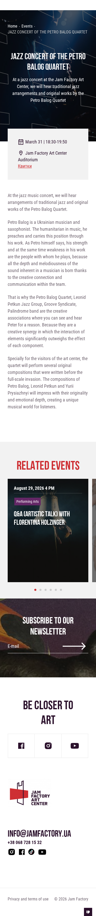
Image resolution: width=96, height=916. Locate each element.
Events (27, 26)
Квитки (25, 166)
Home (12, 26)
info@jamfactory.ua (39, 833)
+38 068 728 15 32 (25, 842)
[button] (35, 590)
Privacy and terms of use (28, 898)
